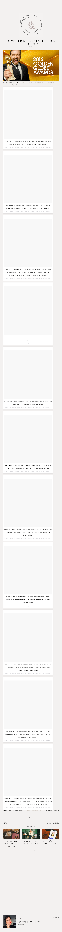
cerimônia (5, 85)
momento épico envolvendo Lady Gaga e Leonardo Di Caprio (36, 82)
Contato (57, 918)
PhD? (26, 930)
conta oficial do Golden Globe (35, 812)
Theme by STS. (34, 930)
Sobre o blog (56, 915)
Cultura (31, 46)
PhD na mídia (56, 917)
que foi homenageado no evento (35, 810)
